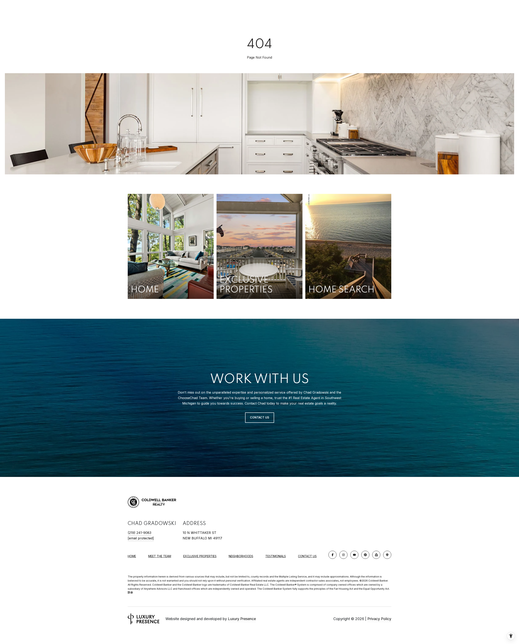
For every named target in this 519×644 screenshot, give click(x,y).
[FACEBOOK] (332, 555)
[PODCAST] (387, 555)
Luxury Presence (242, 619)
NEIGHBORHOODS (241, 556)
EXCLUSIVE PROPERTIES (200, 556)
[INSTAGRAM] (343, 555)
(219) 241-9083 (139, 533)
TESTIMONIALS (275, 556)
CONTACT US (307, 556)
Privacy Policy (379, 619)
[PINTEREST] (365, 555)
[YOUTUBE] (354, 555)
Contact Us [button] (259, 417)
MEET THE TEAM (159, 556)
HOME (132, 556)
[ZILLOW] (376, 555)
